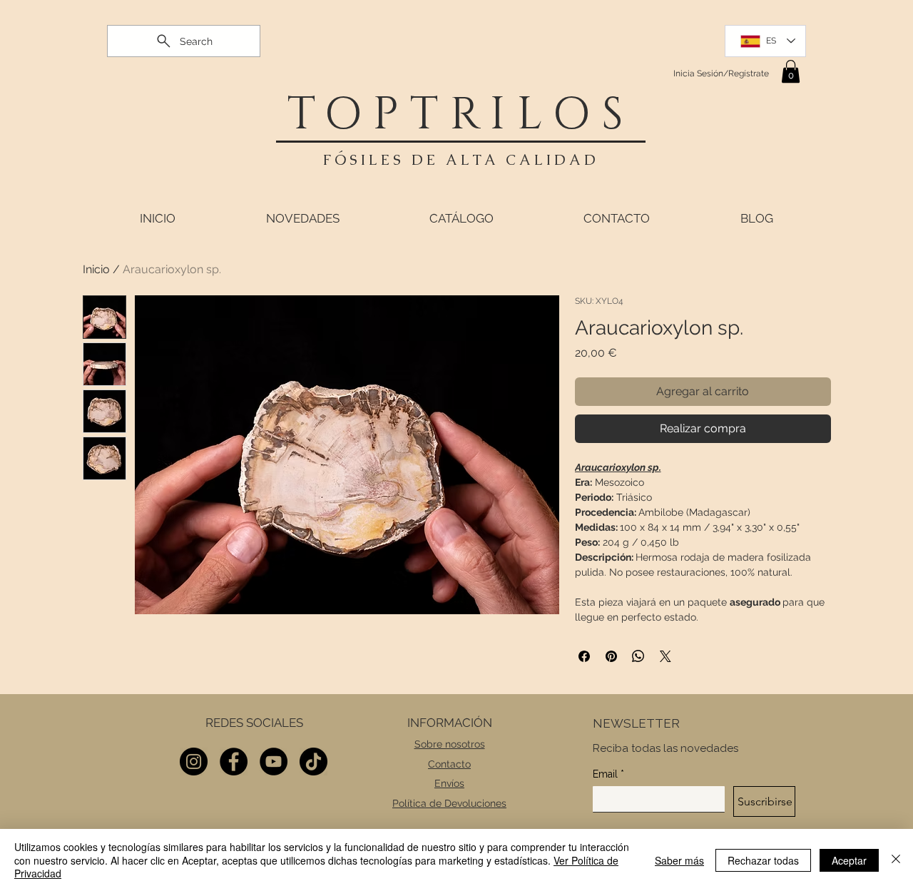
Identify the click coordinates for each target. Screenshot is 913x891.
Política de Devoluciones (449, 803)
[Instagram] (194, 761)
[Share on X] (665, 656)
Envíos (449, 783)
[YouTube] (273, 761)
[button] (790, 71)
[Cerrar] (895, 860)
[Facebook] (234, 761)
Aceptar (849, 860)
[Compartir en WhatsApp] (638, 656)
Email (608, 774)
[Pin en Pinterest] (611, 656)
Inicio (96, 269)
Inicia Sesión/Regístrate (721, 73)
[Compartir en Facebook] (584, 656)
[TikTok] (313, 761)
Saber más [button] (679, 860)
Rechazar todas (763, 860)
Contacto (449, 764)
